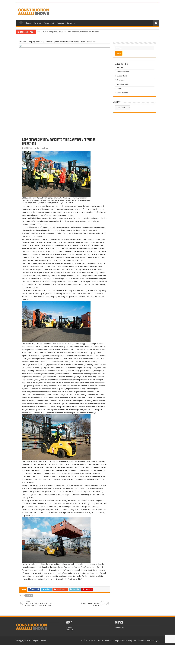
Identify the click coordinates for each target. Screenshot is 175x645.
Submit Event (49, 23)
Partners (37, 23)
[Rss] (82, 640)
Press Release (122, 93)
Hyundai (29, 595)
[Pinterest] (89, 640)
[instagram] (95, 640)
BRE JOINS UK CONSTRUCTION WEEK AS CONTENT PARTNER (38, 603)
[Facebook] (84, 640)
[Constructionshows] (33, 11)
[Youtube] (92, 640)
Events (28, 23)
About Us (60, 23)
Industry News (123, 84)
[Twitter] (86, 640)
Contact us (71, 23)
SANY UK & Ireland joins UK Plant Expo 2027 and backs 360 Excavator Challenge (68, 32)
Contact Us (119, 628)
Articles (120, 67)
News (119, 89)
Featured (120, 80)
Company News (34, 42)
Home (21, 22)
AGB (134, 641)
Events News (122, 76)
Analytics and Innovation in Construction (92, 603)
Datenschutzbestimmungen (148, 641)
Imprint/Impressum (123, 641)
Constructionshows (105, 641)
